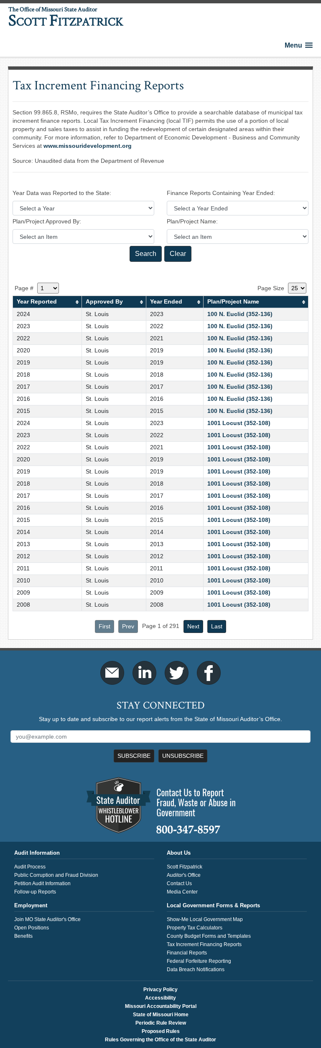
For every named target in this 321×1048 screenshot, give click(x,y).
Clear (178, 253)
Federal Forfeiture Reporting (199, 961)
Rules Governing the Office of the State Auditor (160, 1040)
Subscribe (133, 755)
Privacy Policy (160, 989)
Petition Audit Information (42, 883)
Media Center (182, 892)
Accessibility (160, 998)
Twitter (177, 673)
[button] (298, 45)
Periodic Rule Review (160, 1023)
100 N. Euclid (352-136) (240, 314)
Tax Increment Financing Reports (204, 944)
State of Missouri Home (161, 1015)
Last (216, 626)
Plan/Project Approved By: (47, 221)
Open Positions (31, 928)
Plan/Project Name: (192, 221)
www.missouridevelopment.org (87, 145)
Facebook (209, 673)
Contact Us (179, 883)
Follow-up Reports (35, 892)
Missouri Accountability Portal (160, 1006)
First (104, 626)
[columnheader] (47, 302)
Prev (128, 626)
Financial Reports (187, 953)
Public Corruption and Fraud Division (56, 875)
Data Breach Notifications (195, 969)
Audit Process (30, 867)
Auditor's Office (184, 875)
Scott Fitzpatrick (184, 867)
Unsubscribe (183, 755)
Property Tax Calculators (194, 928)
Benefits (23, 936)
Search (145, 253)
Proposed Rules (161, 1031)
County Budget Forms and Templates (209, 936)
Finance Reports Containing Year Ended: (221, 193)
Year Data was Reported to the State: (62, 193)
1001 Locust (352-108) (238, 423)
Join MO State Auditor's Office (47, 919)
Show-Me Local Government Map (205, 919)
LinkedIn (144, 673)
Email (112, 673)
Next (193, 626)
